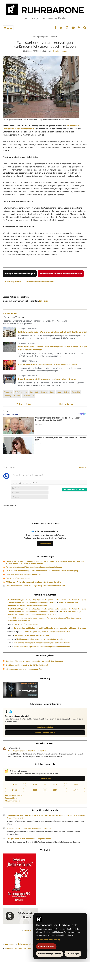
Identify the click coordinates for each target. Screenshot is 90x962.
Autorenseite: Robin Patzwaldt (40, 281)
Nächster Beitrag (66, 404)
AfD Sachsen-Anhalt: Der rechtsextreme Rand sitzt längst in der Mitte (33, 582)
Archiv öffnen (45, 778)
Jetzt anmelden (45, 544)
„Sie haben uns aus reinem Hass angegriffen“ (24, 574)
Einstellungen (73, 953)
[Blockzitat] (33, 482)
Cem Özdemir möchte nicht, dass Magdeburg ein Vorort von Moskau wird (35, 586)
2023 (75, 785)
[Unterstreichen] (20, 482)
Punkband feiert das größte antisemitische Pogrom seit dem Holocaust (34, 567)
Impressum (9, 944)
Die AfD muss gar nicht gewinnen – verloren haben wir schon (47, 379)
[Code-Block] (36, 482)
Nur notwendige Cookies (49, 953)
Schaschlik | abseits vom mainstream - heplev (26, 618)
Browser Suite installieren (45, 733)
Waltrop (17, 396)
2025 (35, 785)
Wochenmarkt (28, 396)
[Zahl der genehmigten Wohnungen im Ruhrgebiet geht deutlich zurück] (9, 332)
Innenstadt (34, 392)
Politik (66, 392)
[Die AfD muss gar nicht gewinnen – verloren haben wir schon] (9, 379)
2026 (14, 785)
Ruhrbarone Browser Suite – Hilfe (18, 949)
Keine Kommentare (60, 51)
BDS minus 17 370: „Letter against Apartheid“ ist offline (29, 828)
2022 (14, 790)
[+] (43, 482)
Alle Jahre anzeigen (12, 801)
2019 (75, 790)
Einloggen (43, 301)
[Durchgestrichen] (23, 482)
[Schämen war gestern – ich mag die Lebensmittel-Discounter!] (9, 365)
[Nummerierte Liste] (26, 482)
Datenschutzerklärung (27, 944)
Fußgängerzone (21, 392)
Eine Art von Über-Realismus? (18, 578)
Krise (52, 392)
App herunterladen (45, 727)
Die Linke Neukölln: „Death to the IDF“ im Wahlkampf (27, 665)
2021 (35, 790)
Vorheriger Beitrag (24, 404)
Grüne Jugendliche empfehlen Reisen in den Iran (27, 751)
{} (39, 482)
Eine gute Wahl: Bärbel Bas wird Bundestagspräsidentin (29, 839)
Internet (44, 392)
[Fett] (13, 482)
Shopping (7, 396)
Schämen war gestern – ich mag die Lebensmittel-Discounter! (48, 364)
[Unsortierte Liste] (30, 482)
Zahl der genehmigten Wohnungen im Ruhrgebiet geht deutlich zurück (52, 332)
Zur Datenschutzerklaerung (48, 939)
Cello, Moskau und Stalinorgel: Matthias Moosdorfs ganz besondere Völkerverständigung (42, 571)
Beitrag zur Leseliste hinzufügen (20, 273)
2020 (55, 790)
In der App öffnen (13, 281)
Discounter (8, 392)
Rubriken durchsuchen (14, 795)
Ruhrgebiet (76, 392)
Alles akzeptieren (46, 946)
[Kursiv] (17, 482)
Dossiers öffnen (11, 798)
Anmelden (83, 467)
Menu (9, 28)
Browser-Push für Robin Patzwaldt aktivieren (61, 273)
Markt (59, 392)
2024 (55, 785)
